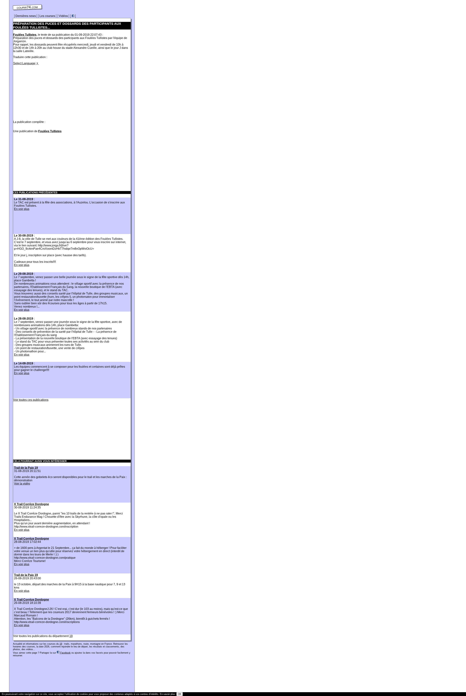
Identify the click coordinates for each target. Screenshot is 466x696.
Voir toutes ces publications (30, 399)
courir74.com (27, 7)
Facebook (65, 652)
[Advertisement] (43, 90)
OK (179, 694)
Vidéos (63, 15)
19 (71, 636)
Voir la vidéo (22, 483)
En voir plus (21, 209)
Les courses (47, 15)
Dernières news (25, 15)
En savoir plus (167, 694)
